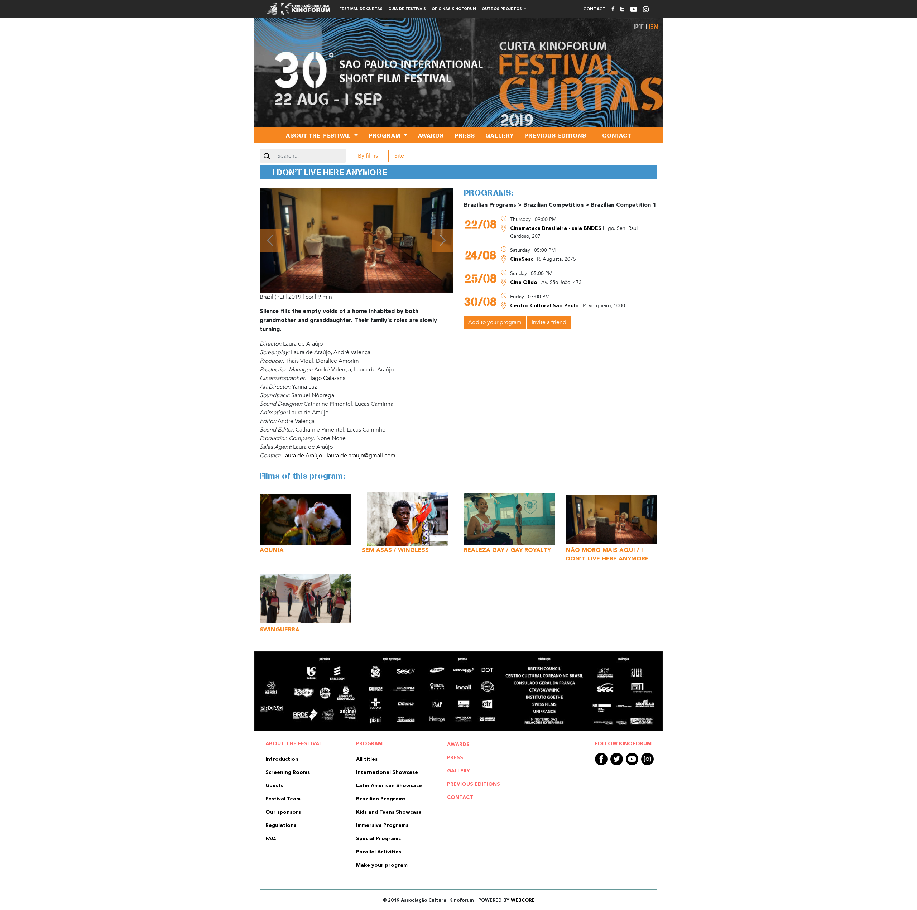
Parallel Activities (378, 851)
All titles (367, 759)
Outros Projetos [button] (502, 9)
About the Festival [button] (319, 135)
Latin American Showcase (389, 785)
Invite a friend (549, 322)
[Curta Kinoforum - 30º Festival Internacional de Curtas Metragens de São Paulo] (458, 80)
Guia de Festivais (407, 9)
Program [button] (385, 135)
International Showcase (387, 772)
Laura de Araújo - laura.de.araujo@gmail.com (338, 455)
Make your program (382, 865)
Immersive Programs (382, 825)
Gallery (499, 135)
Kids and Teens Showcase (389, 812)
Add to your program (495, 322)
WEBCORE (522, 900)
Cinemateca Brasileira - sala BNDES (556, 228)
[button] (270, 240)
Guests (274, 785)
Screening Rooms (287, 772)
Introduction (281, 759)
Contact (594, 9)
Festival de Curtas (361, 9)
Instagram (647, 759)
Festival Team (283, 798)
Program (369, 743)
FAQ (270, 838)
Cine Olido (524, 282)
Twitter (616, 759)
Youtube (632, 759)
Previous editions (555, 135)
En (654, 26)
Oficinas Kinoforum (454, 9)
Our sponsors (283, 812)
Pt (639, 26)
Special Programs (378, 838)
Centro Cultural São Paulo (545, 305)
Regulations (280, 825)
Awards (430, 135)
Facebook (601, 759)
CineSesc (522, 259)
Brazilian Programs (380, 798)
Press (465, 135)
